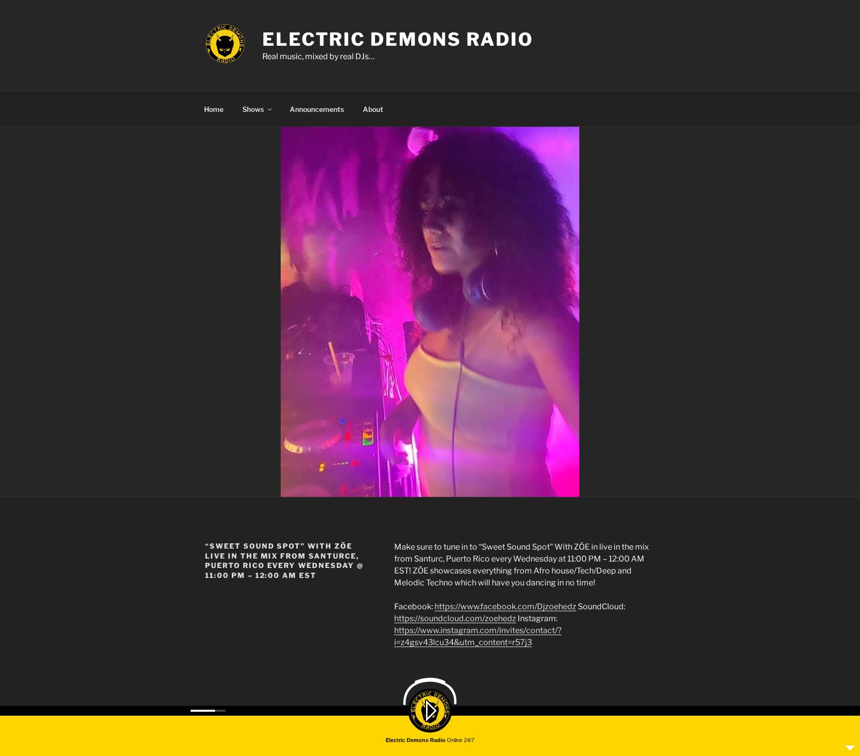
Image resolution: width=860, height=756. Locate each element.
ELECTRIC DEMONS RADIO (397, 39)
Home (213, 109)
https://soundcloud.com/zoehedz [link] (455, 618)
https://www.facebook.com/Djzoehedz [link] (505, 606)
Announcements (317, 109)
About (373, 109)
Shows (253, 109)
